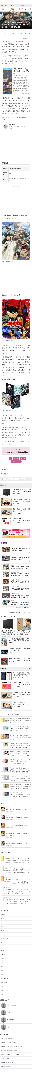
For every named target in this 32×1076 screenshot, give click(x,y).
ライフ (2, 946)
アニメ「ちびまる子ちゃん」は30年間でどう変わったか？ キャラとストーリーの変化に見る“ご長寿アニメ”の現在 (20, 786)
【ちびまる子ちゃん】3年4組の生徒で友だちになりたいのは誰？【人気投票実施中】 (20, 720)
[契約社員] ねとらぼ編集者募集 (9, 1050)
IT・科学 (3, 914)
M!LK (8, 1012)
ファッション (4, 938)
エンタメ (3, 918)
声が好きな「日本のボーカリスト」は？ (16, 809)
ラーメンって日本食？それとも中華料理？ (17, 825)
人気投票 (5, 474)
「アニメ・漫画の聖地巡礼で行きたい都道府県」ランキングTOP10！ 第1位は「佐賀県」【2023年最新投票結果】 (20, 770)
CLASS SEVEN (11, 1020)
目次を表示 (25, 38)
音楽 (2, 994)
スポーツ (3, 930)
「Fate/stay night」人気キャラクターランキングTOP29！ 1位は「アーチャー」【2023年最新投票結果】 (20, 761)
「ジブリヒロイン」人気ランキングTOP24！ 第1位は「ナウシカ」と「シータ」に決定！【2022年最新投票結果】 (20, 794)
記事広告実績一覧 (5, 1066)
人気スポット (4, 954)
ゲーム (2, 926)
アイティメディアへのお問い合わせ (10, 1054)
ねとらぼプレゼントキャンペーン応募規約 (12, 1046)
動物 (2, 962)
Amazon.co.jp (9, 261)
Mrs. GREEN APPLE (12, 1005)
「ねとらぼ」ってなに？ (7, 1038)
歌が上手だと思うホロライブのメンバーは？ (17, 817)
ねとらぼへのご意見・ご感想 (8, 1042)
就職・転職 (4, 982)
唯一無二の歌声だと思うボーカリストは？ (17, 843)
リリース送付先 (5, 1058)
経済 (2, 990)
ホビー (2, 942)
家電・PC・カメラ (6, 978)
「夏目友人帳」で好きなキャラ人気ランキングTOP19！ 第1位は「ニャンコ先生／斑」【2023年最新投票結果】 (20, 745)
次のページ (16, 461)
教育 (2, 986)
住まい (2, 958)
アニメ (3, 19)
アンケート (3, 803)
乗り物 (2, 950)
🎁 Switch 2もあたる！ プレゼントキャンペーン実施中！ (12, 5)
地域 (2, 974)
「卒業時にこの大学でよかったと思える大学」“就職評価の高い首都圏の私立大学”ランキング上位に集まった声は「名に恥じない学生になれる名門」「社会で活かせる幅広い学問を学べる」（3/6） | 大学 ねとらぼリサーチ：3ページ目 (17, 872)
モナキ (9, 1027)
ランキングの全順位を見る (16, 452)
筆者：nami (12, 124)
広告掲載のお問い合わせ (7, 1062)
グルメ (2, 922)
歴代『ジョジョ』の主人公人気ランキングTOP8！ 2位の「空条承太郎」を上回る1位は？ (20, 737)
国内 (2, 966)
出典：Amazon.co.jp (27, 30)
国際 (2, 970)
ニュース (3, 934)
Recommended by (20, 607)
